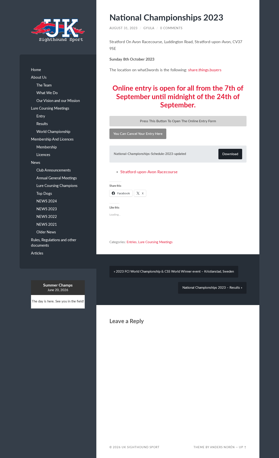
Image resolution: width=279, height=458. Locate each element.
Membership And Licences (52, 139)
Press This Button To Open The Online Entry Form (178, 121)
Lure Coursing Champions (56, 186)
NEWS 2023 (46, 209)
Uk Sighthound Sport (141, 447)
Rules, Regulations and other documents (53, 243)
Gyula (148, 28)
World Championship (53, 132)
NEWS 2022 (46, 217)
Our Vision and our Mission (58, 101)
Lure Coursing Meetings (50, 108)
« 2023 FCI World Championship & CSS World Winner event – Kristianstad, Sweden (174, 271)
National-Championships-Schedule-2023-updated (150, 154)
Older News (46, 232)
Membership (46, 147)
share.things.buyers (204, 70)
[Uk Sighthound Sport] (58, 30)
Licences (43, 155)
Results (42, 124)
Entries (132, 242)
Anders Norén (222, 447)
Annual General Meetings (56, 178)
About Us (38, 77)
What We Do (47, 93)
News (35, 163)
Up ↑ (243, 447)
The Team (44, 85)
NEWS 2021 (46, 224)
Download (230, 154)
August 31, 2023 (123, 28)
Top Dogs (44, 193)
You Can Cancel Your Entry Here (137, 134)
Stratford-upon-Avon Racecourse (149, 172)
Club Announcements (53, 170)
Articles (37, 253)
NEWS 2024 (46, 201)
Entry (40, 116)
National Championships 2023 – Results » (212, 287)
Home (36, 70)
